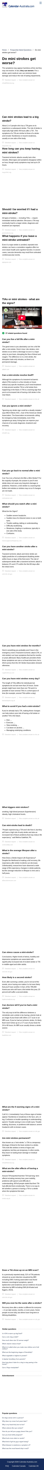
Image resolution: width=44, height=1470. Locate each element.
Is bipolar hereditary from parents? (14, 1359)
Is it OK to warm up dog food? (12, 1333)
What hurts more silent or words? (13, 1438)
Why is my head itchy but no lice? (13, 1424)
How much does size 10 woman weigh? (15, 1340)
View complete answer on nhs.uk (29, 399)
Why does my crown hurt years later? (14, 1421)
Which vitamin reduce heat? (11, 1344)
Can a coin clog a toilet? (10, 1337)
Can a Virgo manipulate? (10, 1367)
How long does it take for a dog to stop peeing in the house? (19, 1363)
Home (4, 50)
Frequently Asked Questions (21, 50)
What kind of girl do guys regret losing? (15, 1441)
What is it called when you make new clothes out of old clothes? (20, 1348)
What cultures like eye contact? (12, 1428)
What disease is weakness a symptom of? (16, 1445)
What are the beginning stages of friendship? (17, 1352)
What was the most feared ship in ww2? (15, 1448)
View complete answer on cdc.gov (29, 1131)
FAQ (7, 1466)
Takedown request (10, 80)
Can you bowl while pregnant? (12, 1435)
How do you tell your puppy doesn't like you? (17, 1431)
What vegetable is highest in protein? (14, 1355)
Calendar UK (34, 1466)
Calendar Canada (19, 1466)
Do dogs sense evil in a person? (13, 1418)
